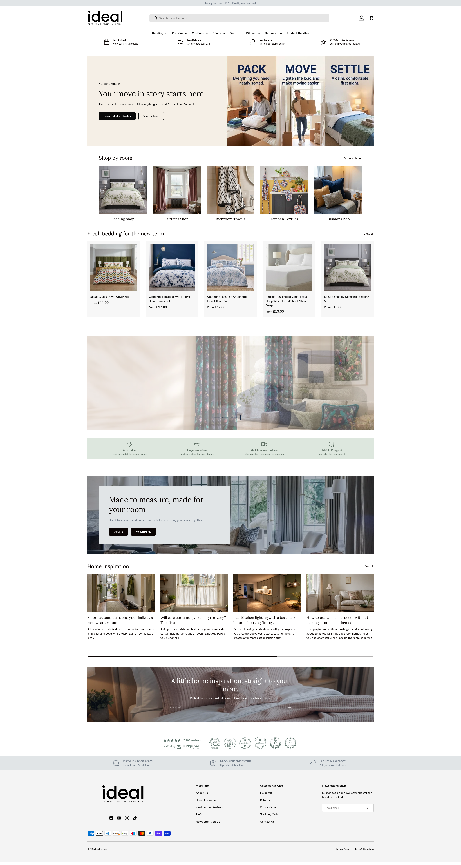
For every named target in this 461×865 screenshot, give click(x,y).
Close (231, 466)
